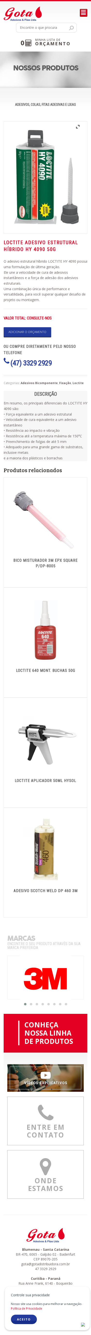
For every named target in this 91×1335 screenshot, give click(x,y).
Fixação (65, 383)
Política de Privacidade (26, 1308)
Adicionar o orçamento (27, 332)
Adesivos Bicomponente (39, 383)
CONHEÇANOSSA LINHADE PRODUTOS (48, 1033)
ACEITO (24, 1319)
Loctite (78, 383)
